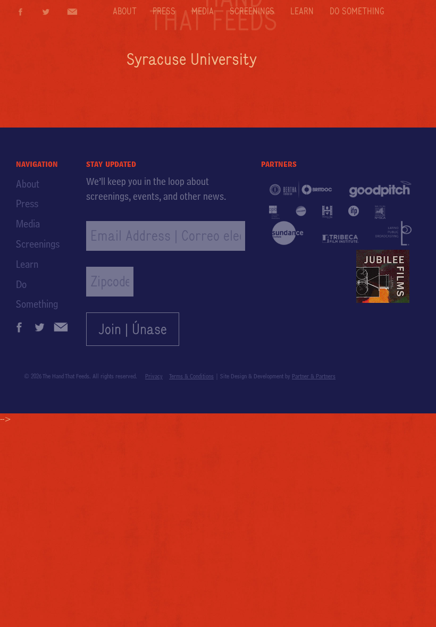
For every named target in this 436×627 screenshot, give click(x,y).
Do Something (357, 11)
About (125, 11)
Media (202, 11)
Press (164, 11)
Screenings (252, 11)
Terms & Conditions (191, 376)
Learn (302, 11)
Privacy (154, 376)
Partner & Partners (314, 376)
